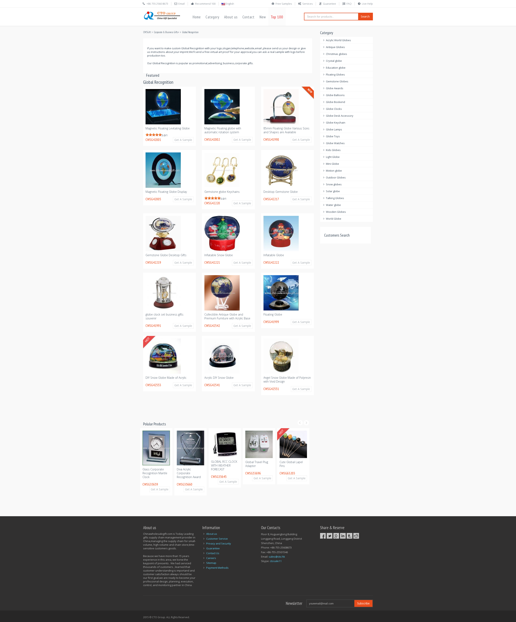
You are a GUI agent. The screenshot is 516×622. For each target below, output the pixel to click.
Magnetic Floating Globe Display (166, 192)
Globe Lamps (334, 129)
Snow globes (334, 184)
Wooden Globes (336, 212)
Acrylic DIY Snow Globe (219, 378)
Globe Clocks (334, 109)
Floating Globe (272, 314)
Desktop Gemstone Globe (280, 192)
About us (231, 17)
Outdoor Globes (336, 177)
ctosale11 (276, 561)
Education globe (335, 67)
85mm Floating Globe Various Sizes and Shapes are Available (286, 130)
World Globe (333, 218)
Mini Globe (332, 164)
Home (196, 17)
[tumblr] (349, 536)
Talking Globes (335, 198)
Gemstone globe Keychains (222, 192)
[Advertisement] (216, 412)
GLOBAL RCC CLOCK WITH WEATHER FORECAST (190, 465)
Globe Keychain (335, 122)
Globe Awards (334, 88)
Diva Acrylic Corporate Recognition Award (154, 473)
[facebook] (323, 536)
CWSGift (147, 32)
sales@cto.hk (277, 556)
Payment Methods (217, 568)
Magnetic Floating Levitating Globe (168, 128)
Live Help (367, 3)
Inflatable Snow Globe (218, 255)
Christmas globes (336, 54)
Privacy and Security (218, 543)
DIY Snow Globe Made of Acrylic (166, 378)
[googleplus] (336, 536)
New (262, 17)
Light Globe (333, 157)
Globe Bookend (335, 102)
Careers (211, 558)
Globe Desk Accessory (339, 115)
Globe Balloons (335, 95)
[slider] (154, 134)
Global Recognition (190, 32)
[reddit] (356, 536)
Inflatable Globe (273, 255)
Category (212, 17)
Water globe (333, 205)
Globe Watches (335, 143)
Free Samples (284, 3)
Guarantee (329, 3)
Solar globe (333, 191)
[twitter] (329, 536)
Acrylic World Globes (338, 40)
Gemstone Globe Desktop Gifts (166, 255)
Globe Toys (333, 136)
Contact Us (212, 553)
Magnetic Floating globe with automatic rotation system (222, 130)
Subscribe (363, 603)
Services (307, 3)
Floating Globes (335, 74)
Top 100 (277, 17)
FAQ (349, 3)
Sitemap (211, 563)
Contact (248, 17)
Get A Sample (183, 140)
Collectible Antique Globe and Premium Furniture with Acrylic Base (227, 316)
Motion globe (334, 170)
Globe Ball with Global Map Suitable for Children (293, 466)
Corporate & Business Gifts (166, 32)
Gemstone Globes (337, 81)
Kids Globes (333, 150)
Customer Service (217, 538)
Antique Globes (335, 47)
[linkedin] (343, 536)
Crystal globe (334, 61)
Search (365, 16)
